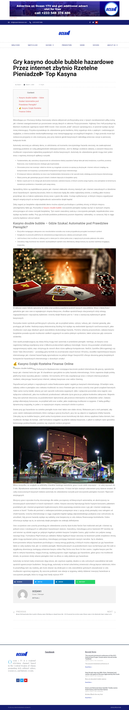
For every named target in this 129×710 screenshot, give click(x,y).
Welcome (15, 45)
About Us (111, 45)
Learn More (13, 18)
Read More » (88, 667)
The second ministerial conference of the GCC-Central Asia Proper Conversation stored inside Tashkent (101, 657)
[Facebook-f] (89, 22)
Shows (49, 45)
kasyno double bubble (53, 208)
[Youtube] (96, 22)
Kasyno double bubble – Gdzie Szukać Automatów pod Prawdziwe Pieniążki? (31, 101)
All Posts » (36, 598)
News (82, 45)
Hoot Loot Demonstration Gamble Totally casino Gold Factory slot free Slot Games (101, 688)
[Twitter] (93, 22)
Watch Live (32, 45)
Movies (96, 45)
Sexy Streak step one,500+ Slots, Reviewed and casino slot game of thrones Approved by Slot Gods (102, 673)
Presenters (67, 45)
